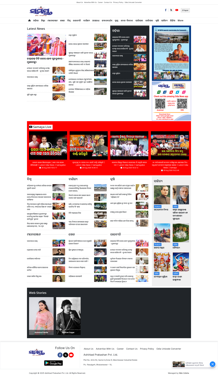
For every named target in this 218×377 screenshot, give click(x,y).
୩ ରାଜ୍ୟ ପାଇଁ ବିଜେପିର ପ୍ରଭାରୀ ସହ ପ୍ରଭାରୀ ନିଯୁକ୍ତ (122, 268)
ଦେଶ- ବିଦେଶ (127, 20)
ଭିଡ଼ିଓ (172, 20)
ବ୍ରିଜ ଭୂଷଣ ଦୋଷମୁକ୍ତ (76, 250)
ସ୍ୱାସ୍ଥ (116, 20)
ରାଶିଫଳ (149, 20)
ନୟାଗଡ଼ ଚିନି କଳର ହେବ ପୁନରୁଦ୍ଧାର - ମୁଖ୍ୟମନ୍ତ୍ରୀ (45, 60)
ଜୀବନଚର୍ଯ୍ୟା (107, 20)
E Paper (185, 10)
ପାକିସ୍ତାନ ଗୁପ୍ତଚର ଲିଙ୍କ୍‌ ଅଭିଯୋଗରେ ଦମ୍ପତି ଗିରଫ (81, 71)
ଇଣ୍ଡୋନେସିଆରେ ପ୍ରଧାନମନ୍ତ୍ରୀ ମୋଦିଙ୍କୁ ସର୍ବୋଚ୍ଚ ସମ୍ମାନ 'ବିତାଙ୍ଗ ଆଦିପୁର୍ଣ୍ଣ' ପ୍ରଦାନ (37, 216)
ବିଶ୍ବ (69, 20)
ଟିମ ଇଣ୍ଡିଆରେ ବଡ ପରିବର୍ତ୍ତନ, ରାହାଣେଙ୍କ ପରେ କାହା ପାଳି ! (79, 259)
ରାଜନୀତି (77, 20)
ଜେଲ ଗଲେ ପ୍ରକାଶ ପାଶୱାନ (79, 44)
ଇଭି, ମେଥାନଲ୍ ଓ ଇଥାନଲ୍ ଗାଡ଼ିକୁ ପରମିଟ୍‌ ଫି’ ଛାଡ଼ (80, 205)
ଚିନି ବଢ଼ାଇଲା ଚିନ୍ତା (75, 213)
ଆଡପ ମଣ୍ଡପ (159, 247)
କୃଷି (157, 20)
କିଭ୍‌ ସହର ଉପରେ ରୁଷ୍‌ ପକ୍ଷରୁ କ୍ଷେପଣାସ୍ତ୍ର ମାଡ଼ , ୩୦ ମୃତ (37, 224)
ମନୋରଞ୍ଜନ (53, 20)
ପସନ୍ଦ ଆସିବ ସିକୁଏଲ (34, 276)
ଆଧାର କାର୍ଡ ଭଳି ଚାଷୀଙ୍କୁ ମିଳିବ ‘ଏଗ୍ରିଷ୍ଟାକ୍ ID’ (120, 195)
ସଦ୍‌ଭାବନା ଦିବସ (161, 209)
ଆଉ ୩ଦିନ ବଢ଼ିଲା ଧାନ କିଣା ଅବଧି (121, 221)
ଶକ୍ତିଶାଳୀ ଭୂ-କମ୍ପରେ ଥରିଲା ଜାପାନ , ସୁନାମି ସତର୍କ (39, 186)
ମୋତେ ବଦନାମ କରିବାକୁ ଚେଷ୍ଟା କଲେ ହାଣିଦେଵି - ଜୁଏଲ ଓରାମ (38, 69)
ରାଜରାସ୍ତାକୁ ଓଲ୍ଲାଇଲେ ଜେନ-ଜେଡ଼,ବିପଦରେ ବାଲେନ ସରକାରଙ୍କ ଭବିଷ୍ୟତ (39, 197)
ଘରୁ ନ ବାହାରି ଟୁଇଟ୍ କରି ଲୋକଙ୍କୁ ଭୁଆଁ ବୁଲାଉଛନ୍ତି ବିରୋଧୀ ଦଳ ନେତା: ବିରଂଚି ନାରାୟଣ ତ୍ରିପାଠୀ (122, 279)
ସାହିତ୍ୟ (164, 20)
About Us (79, 2)
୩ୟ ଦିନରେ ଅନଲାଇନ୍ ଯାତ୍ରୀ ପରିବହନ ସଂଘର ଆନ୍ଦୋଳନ (78, 222)
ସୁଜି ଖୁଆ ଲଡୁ (32, 94)
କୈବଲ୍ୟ (176, 247)
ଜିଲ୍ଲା (43, 20)
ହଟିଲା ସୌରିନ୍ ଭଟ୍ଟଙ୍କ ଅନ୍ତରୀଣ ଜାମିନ (37, 268)
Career (100, 2)
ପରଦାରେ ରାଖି (32, 77)
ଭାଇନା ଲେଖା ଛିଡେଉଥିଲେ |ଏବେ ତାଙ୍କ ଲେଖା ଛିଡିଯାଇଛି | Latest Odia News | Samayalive (48, 163)
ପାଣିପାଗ (139, 20)
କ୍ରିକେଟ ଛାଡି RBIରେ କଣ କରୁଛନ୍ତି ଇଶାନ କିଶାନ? (80, 242)
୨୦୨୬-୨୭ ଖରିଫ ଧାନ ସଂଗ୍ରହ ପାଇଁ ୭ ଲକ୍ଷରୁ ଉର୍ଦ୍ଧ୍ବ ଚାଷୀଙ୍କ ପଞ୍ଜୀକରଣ (122, 186)
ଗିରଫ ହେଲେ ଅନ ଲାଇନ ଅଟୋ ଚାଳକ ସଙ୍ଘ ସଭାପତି (79, 196)
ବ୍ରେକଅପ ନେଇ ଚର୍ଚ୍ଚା (34, 250)
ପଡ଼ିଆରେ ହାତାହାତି (75, 276)
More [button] (180, 20)
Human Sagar (68, 332)
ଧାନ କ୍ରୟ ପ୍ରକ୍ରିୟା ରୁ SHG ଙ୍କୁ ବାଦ (121, 203)
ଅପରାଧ (95, 20)
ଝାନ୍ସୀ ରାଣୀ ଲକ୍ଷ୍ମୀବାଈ (177, 278)
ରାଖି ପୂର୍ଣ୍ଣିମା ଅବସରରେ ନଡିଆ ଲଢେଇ (37, 87)
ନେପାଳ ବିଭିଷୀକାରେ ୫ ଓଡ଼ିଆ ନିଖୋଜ (79, 90)
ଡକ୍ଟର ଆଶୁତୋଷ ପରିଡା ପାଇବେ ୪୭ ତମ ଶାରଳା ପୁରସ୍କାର (180, 214)
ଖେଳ (62, 20)
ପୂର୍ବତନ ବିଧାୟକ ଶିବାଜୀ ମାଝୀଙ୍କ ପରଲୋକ (121, 259)
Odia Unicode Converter (133, 2)
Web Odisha (184, 373)
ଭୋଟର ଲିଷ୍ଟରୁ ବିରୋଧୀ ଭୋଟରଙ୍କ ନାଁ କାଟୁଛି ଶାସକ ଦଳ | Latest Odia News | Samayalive (129, 163)
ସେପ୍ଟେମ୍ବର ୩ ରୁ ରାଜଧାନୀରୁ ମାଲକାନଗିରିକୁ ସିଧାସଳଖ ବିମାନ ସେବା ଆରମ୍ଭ (80, 188)
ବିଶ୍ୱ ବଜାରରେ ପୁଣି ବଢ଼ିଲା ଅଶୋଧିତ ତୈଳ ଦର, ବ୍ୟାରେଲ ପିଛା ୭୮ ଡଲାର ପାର (39, 206)
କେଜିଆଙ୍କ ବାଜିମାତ (33, 258)
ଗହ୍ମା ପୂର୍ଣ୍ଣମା (73, 35)
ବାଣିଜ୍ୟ (86, 20)
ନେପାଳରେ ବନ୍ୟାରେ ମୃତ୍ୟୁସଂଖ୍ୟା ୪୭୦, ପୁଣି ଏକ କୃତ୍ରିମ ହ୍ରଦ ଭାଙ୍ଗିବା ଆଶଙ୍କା (80, 82)
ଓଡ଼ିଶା (36, 20)
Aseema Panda (41, 332)
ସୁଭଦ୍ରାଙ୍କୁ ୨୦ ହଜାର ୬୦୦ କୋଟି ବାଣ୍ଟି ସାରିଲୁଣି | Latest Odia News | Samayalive (89, 163)
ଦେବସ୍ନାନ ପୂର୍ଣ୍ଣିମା (161, 276)
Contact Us (108, 2)
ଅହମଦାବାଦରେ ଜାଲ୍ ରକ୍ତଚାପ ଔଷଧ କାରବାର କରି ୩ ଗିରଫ (79, 62)
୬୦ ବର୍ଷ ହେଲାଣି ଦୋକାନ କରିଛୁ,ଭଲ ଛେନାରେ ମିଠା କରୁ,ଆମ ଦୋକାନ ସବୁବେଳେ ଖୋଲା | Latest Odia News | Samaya (170, 165)
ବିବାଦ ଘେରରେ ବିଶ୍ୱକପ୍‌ (77, 267)
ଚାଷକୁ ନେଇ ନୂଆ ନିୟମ (118, 212)
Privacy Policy (118, 2)
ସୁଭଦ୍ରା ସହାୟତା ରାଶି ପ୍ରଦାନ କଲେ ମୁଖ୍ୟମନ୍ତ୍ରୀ (81, 54)
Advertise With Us (90, 2)
